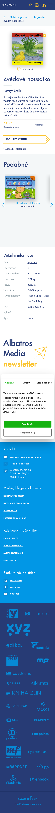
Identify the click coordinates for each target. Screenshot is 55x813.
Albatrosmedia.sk (13, 553)
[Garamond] (38, 752)
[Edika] (14, 645)
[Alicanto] (39, 683)
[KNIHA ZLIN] (24, 692)
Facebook (15, 587)
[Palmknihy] (41, 720)
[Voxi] (42, 706)
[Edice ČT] (12, 720)
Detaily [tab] (26, 382)
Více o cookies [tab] (44, 382)
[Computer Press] (12, 660)
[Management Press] (42, 660)
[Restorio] (14, 779)
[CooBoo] (27, 613)
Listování (27, 69)
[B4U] (19, 673)
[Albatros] (12, 613)
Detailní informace (15, 148)
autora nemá (27, 206)
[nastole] (40, 645)
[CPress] (14, 683)
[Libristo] (41, 766)
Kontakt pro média (14, 496)
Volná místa (10, 510)
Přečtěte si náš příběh (15, 518)
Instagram (16, 580)
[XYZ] (18, 630)
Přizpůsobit (26, 432)
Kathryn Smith (12, 91)
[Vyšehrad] (17, 706)
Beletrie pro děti (19, 17)
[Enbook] (39, 779)
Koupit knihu (16, 139)
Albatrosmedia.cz (13, 545)
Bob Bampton (35, 290)
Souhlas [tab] (9, 382)
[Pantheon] (12, 734)
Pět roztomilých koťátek (27, 203)
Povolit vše (27, 424)
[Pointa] (40, 734)
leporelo (32, 262)
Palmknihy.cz (11, 538)
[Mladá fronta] (14, 752)
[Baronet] (17, 766)
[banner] (9, 5)
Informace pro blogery (16, 503)
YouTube (14, 594)
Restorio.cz (10, 560)
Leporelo (39, 17)
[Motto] (42, 613)
